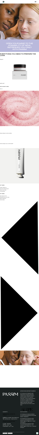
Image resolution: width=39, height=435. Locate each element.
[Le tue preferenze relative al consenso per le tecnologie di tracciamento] (37, 433)
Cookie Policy (10, 433)
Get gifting (2, 378)
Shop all (1, 59)
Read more (2, 135)
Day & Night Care (4, 86)
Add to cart (2, 83)
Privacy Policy (5, 433)
